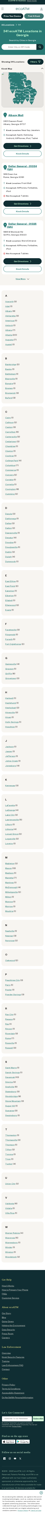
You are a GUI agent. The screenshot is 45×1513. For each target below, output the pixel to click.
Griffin (8, 673)
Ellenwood (10, 605)
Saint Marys (11, 1067)
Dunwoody (10, 561)
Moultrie (9, 911)
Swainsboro (11, 1115)
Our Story (6, 1313)
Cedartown (10, 441)
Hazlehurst (10, 703)
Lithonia (9, 829)
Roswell (9, 1047)
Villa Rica (9, 1213)
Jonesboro (10, 765)
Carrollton (10, 432)
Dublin (8, 552)
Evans (8, 610)
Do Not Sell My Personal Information (17, 1397)
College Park (11, 460)
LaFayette (10, 805)
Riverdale (10, 1033)
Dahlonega (10, 518)
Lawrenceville (12, 819)
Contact (6, 1369)
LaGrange (10, 810)
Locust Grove (11, 834)
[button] (18, 101)
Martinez (9, 882)
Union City (10, 1183)
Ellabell (9, 600)
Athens (8, 330)
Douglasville (11, 547)
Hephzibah (10, 707)
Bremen (9, 388)
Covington (10, 489)
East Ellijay (10, 581)
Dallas (8, 523)
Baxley (8, 369)
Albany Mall (16, 115)
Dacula (8, 513)
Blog (4, 1317)
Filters (33, 61)
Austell (8, 344)
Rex (7, 1024)
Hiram (8, 717)
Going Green (8, 1321)
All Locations (8, 24)
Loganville (10, 838)
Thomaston (10, 1135)
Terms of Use (35, 1510)
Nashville (9, 931)
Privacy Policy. (17, 1426)
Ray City (9, 1014)
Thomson (10, 1144)
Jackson (9, 746)
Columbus (10, 465)
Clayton (9, 451)
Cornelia (9, 484)
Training (6, 1361)
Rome (8, 1038)
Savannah (10, 1077)
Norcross (9, 940)
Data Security (8, 1329)
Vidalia (8, 1208)
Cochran (9, 455)
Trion (8, 1159)
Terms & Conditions (11, 1388)
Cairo (8, 417)
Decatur (9, 537)
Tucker (8, 1163)
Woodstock (11, 1256)
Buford (8, 397)
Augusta (9, 339)
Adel (7, 306)
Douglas (9, 542)
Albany (8, 311)
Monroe (9, 901)
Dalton (8, 528)
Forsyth (9, 639)
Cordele (9, 479)
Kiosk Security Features (13, 1357)
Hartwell (9, 698)
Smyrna (9, 1082)
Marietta (9, 877)
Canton (9, 427)
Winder (8, 1247)
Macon (8, 868)
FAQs (4, 1293)
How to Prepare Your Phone (15, 1289)
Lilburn (8, 824)
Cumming (10, 494)
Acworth (9, 301)
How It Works (8, 1285)
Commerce (10, 470)
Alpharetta (10, 315)
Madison (9, 873)
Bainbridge (10, 364)
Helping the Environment (13, 1325)
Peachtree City (12, 980)
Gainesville (10, 664)
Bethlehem (10, 374)
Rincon (8, 1028)
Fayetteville (10, 629)
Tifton (8, 1149)
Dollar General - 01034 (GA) (22, 167)
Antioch (9, 325)
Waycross (10, 1237)
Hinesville (10, 712)
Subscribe (38, 1419)
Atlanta (8, 335)
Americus (9, 320)
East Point (10, 586)
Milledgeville (11, 892)
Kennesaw (10, 785)
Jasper (8, 751)
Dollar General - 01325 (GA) (21, 225)
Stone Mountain (13, 1101)
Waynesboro (11, 1242)
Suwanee (9, 1110)
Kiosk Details (22, 153)
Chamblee (10, 446)
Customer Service (10, 1298)
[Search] (40, 47)
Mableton (9, 863)
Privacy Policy (23, 1510)
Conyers (9, 474)
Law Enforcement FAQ (12, 1365)
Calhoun (9, 422)
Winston (9, 1252)
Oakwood (10, 960)
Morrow (9, 906)
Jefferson (10, 756)
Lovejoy (9, 843)
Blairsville (10, 378)
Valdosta (9, 1203)
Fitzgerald (10, 634)
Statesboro (10, 1091)
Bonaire (9, 383)
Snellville (9, 1086)
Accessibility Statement (13, 1392)
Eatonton (9, 590)
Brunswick (10, 393)
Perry (7, 985)
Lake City (9, 814)
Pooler (8, 989)
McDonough (11, 887)
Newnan (9, 935)
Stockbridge (11, 1096)
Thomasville (11, 1140)
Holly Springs (12, 722)
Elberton (9, 595)
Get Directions (21, 146)
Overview (6, 1353)
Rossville (9, 1043)
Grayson (9, 668)
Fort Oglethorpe (13, 644)
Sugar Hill (10, 1105)
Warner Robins (12, 1233)
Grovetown (10, 678)
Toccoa (9, 1154)
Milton (8, 896)
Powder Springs (13, 994)
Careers (6, 1337)
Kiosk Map (7, 68)
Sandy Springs (12, 1072)
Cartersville (11, 436)
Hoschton (10, 726)
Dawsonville (11, 532)
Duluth (8, 556)
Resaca (9, 1019)
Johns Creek (11, 761)
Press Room (8, 1333)
